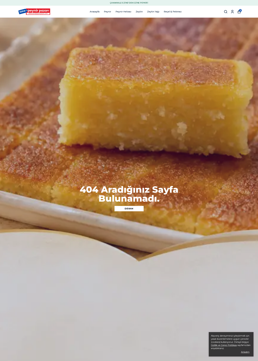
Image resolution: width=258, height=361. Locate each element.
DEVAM (129, 208)
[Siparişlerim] (232, 12)
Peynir (107, 11)
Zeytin (139, 11)
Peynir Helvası (123, 11)
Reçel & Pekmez (173, 11)
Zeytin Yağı (153, 11)
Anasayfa (94, 11)
